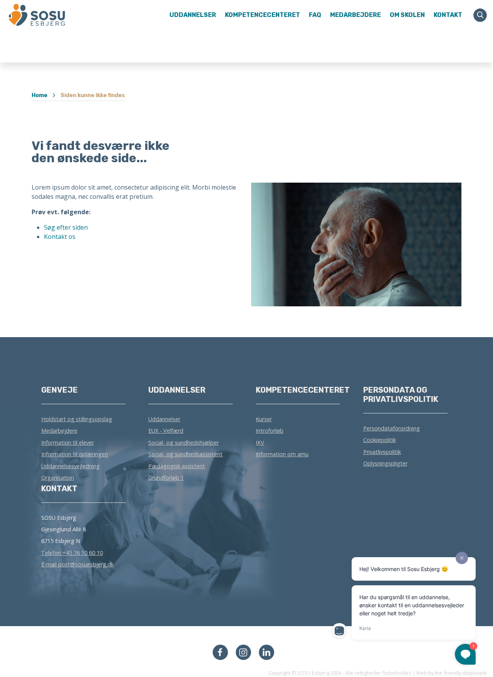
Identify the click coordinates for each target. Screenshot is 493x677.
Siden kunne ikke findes (92, 95)
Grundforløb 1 (166, 477)
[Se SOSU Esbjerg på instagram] (243, 651)
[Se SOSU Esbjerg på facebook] (220, 651)
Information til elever (67, 442)
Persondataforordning (391, 428)
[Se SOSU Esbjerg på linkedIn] (266, 651)
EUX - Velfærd (165, 430)
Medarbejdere (59, 430)
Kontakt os (59, 236)
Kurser (264, 419)
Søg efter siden (66, 227)
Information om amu (282, 454)
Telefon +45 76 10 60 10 (72, 552)
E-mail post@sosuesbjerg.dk (77, 564)
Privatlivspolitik (382, 451)
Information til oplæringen (74, 454)
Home (39, 95)
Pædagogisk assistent (176, 466)
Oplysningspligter (385, 463)
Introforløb (269, 430)
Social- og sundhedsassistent (185, 454)
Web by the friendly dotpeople (451, 672)
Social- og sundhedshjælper (183, 442)
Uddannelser (164, 419)
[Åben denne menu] (58, 15)
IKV (260, 442)
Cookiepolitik (379, 439)
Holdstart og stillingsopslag (76, 419)
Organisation (57, 477)
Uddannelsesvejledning (70, 466)
